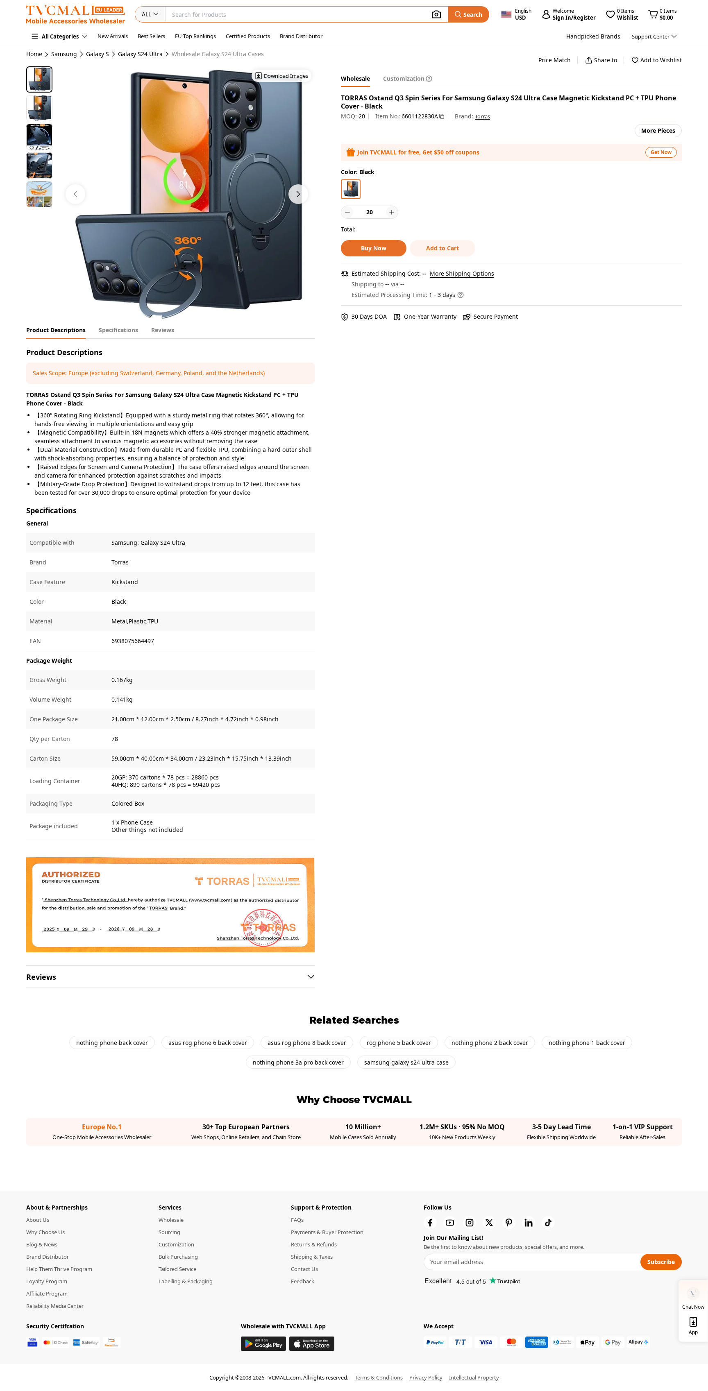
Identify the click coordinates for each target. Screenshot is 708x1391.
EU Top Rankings (195, 36)
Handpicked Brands (593, 36)
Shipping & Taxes (312, 1256)
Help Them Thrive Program (59, 1269)
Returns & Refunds (314, 1244)
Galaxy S (97, 54)
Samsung (64, 54)
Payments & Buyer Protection (327, 1232)
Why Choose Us (45, 1232)
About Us (37, 1219)
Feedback (302, 1281)
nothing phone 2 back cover (490, 1043)
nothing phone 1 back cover (587, 1043)
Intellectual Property (474, 1377)
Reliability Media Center (55, 1305)
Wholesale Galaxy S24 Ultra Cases (218, 54)
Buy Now (373, 248)
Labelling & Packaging (186, 1281)
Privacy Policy (425, 1377)
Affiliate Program (47, 1293)
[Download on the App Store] (311, 1344)
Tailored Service (177, 1269)
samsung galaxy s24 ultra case (406, 1062)
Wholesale (171, 1219)
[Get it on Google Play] (263, 1344)
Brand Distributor (301, 36)
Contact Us (304, 1269)
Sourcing (169, 1232)
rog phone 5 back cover (399, 1043)
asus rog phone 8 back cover (307, 1043)
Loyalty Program (46, 1281)
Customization (176, 1244)
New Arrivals (113, 36)
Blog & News (41, 1244)
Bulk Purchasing (178, 1256)
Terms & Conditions (379, 1377)
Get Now (661, 152)
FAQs (297, 1219)
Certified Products (248, 36)
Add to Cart (442, 248)
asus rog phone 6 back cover (207, 1043)
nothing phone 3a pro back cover (298, 1062)
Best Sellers (151, 36)
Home (34, 54)
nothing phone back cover (112, 1043)
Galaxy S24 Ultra (140, 54)
